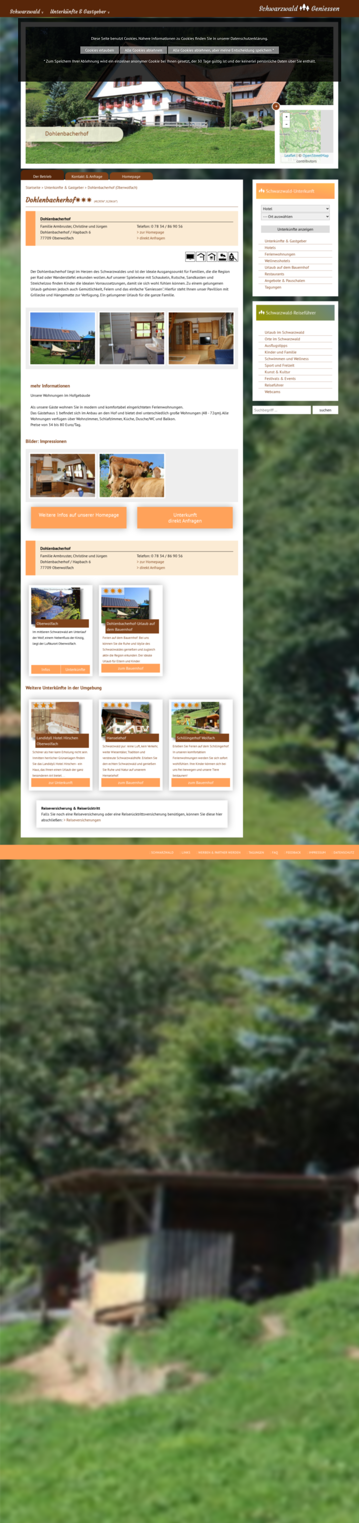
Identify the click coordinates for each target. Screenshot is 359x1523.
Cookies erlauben (99, 50)
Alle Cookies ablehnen (143, 50)
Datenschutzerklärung (249, 38)
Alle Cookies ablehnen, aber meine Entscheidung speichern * (223, 50)
